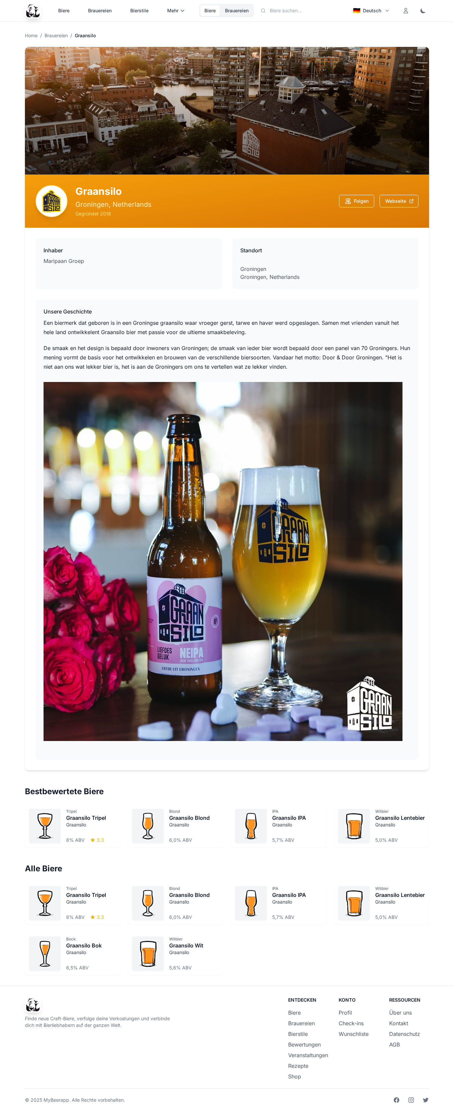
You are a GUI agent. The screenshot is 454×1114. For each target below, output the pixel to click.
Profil (345, 1012)
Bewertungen (304, 1044)
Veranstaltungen (308, 1055)
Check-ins (351, 1023)
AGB (394, 1044)
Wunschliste (354, 1034)
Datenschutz (404, 1034)
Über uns (400, 1012)
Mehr (172, 10)
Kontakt (398, 1023)
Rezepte (298, 1065)
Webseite (395, 201)
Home (31, 35)
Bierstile (139, 10)
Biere (63, 10)
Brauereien (100, 10)
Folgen (361, 201)
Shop (294, 1076)
